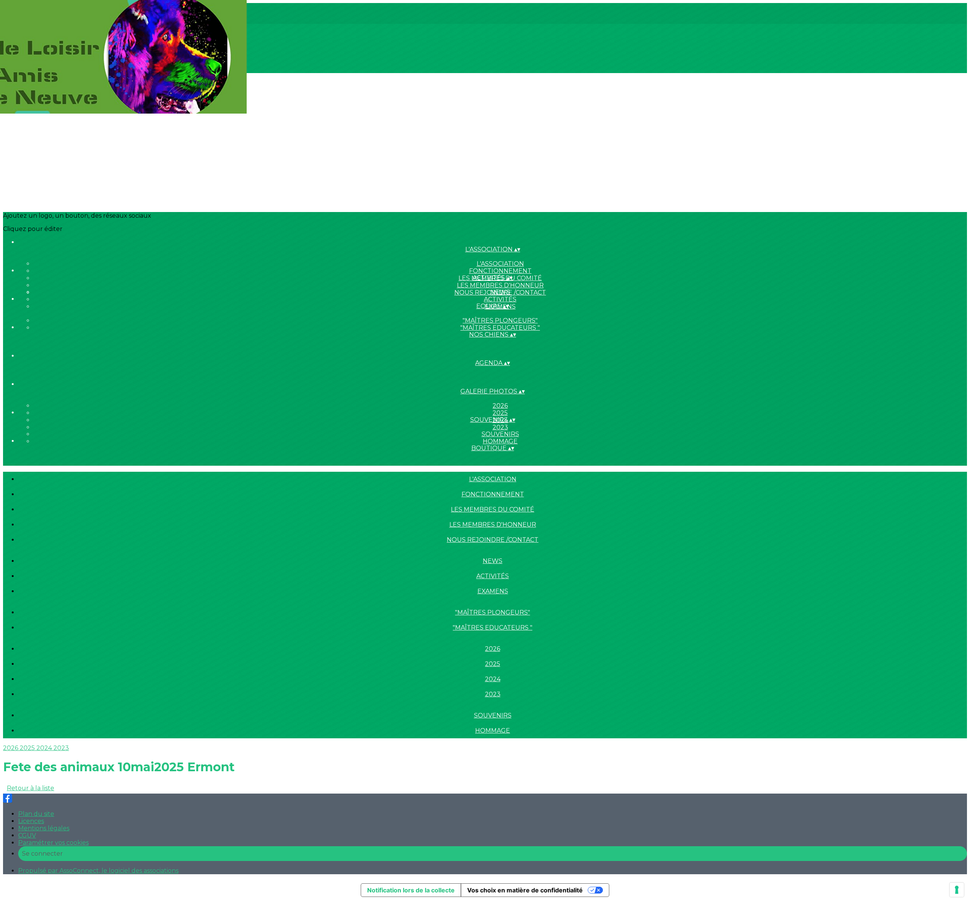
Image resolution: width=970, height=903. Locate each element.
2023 (500, 427)
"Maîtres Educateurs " (500, 327)
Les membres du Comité (492, 509)
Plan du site (36, 813)
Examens (492, 591)
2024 (493, 679)
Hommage (500, 441)
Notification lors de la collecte (411, 890)
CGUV (27, 835)
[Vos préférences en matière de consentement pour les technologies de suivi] (957, 890)
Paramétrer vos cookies (53, 842)
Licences (31, 821)
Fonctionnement (500, 270)
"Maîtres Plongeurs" (500, 320)
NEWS (500, 292)
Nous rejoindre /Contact (492, 539)
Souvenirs (500, 434)
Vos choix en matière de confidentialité (525, 890)
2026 (500, 405)
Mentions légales (43, 828)
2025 (500, 412)
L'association (500, 263)
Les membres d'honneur (500, 285)
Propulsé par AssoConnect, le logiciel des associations (98, 870)
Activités (500, 299)
